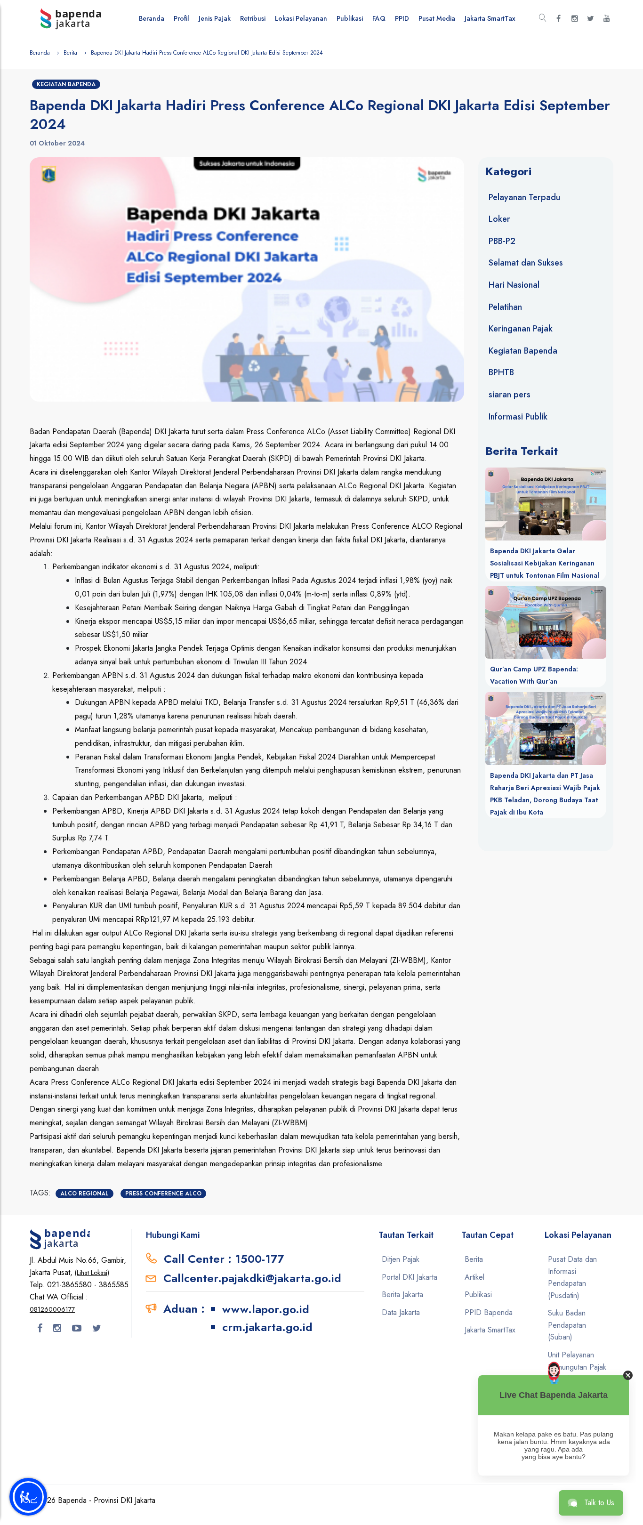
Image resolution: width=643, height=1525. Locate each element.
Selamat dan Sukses (526, 263)
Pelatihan (505, 307)
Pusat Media (436, 18)
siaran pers (509, 394)
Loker (499, 219)
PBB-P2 (502, 241)
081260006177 (52, 1309)
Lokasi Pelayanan (301, 18)
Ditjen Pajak (400, 1259)
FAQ (379, 18)
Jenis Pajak (215, 18)
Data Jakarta (401, 1312)
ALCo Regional (84, 1193)
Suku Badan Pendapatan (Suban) (567, 1324)
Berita (70, 52)
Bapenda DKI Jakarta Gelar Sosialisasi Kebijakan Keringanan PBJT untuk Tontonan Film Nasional (544, 563)
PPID (402, 18)
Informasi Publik (518, 417)
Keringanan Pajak (521, 329)
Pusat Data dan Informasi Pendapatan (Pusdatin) (572, 1277)
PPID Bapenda (489, 1312)
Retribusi (252, 18)
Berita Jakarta (402, 1294)
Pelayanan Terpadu (524, 197)
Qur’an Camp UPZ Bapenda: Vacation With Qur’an (534, 675)
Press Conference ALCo (163, 1193)
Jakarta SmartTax (490, 18)
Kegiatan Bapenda (66, 84)
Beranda (151, 18)
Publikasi (350, 18)
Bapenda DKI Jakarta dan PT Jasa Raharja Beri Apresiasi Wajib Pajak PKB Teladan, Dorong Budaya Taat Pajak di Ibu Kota (545, 794)
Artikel (474, 1277)
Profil (181, 18)
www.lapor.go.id (265, 1309)
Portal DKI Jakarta (409, 1277)
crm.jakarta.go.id (267, 1327)
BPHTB (501, 372)
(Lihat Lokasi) (92, 1272)
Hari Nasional (514, 285)
